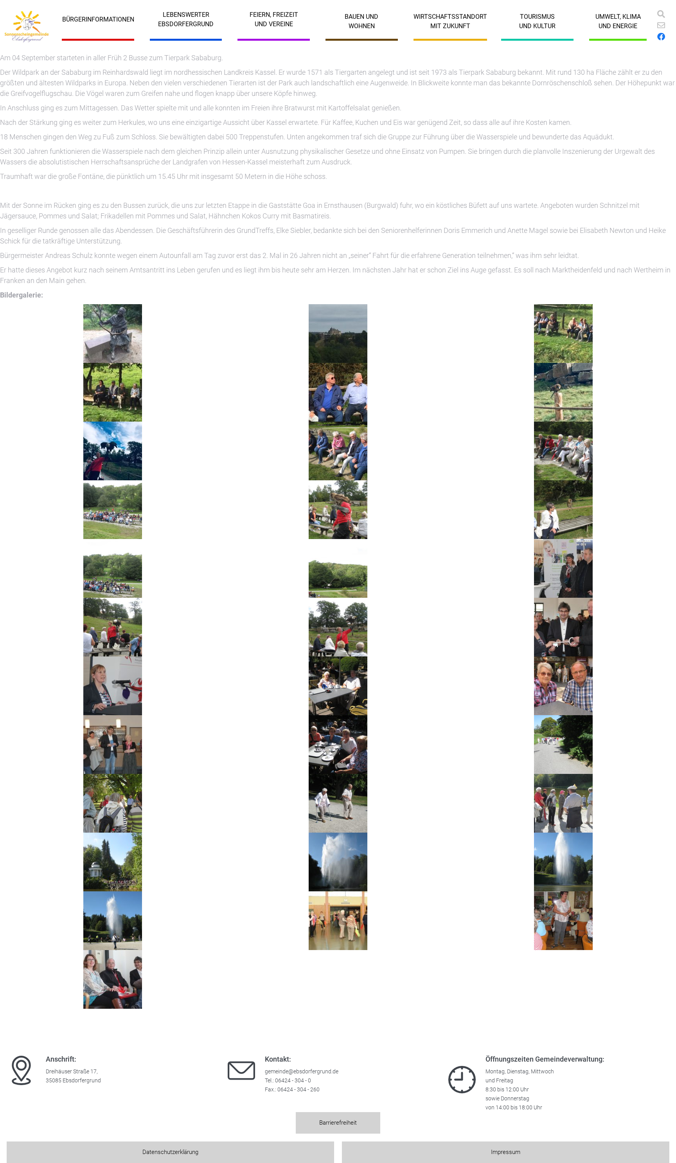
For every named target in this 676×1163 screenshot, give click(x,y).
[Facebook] (661, 36)
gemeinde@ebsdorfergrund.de (301, 1071)
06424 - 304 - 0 (293, 1080)
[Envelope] (661, 25)
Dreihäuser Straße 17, (72, 1071)
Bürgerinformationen (98, 19)
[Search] (661, 14)
